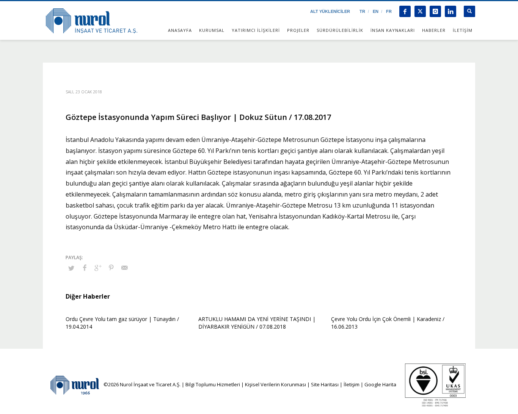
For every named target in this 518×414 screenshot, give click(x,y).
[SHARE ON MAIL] (124, 267)
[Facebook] (405, 11)
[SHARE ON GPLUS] (98, 267)
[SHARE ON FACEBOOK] (84, 267)
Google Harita (380, 384)
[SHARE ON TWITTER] (71, 268)
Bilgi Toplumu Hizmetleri (212, 384)
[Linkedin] (450, 11)
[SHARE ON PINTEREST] (111, 267)
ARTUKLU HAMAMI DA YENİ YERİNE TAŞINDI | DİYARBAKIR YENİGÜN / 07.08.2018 (257, 322)
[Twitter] (420, 11)
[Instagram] (435, 11)
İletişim (350, 384)
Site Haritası (325, 384)
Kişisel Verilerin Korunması (275, 384)
